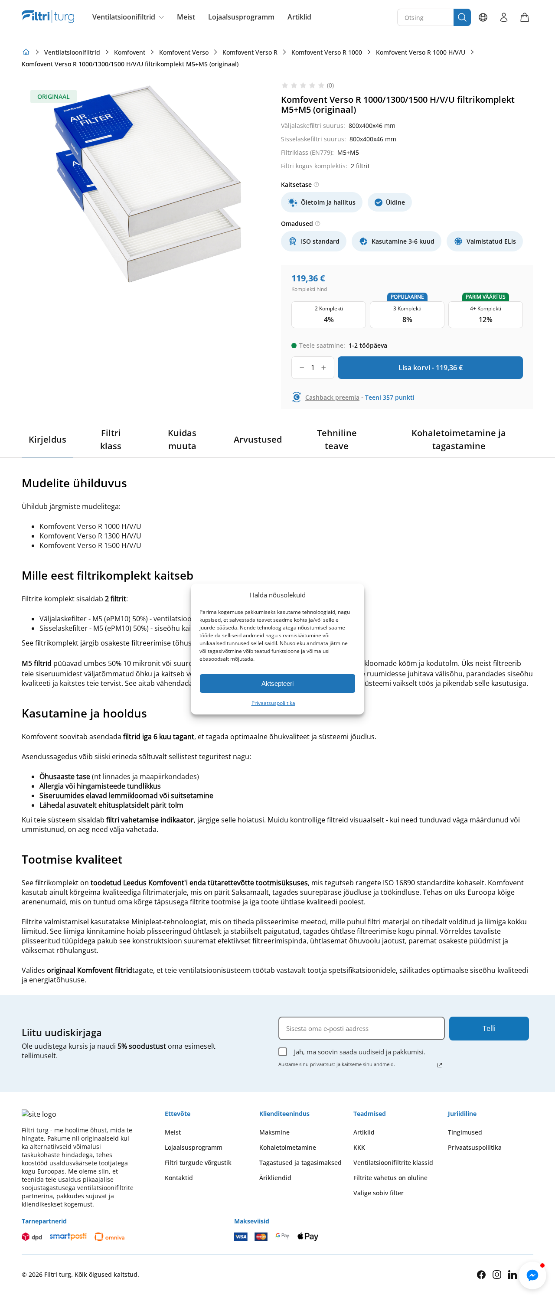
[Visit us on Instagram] (497, 1274)
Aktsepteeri (277, 683)
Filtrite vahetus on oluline (390, 1178)
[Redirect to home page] (26, 52)
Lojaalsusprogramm (241, 17)
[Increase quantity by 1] (323, 367)
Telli (489, 1028)
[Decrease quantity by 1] (302, 367)
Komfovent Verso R (250, 52)
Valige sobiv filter (378, 1193)
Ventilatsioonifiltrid (123, 17)
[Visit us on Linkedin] (512, 1274)
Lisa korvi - (430, 367)
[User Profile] (504, 17)
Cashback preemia (332, 397)
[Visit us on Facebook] (481, 1274)
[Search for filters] (462, 17)
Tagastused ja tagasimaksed (300, 1162)
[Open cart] (524, 17)
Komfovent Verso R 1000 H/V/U (420, 52)
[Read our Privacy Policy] (439, 1065)
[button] (532, 1275)
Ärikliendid (275, 1178)
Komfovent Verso (184, 52)
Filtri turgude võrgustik (198, 1162)
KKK (359, 1147)
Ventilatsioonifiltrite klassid (393, 1162)
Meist (186, 17)
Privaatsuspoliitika (273, 703)
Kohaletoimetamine (287, 1147)
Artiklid (299, 17)
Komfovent (129, 52)
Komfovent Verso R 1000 (326, 52)
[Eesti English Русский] (483, 17)
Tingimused (465, 1132)
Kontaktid (179, 1178)
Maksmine (274, 1132)
